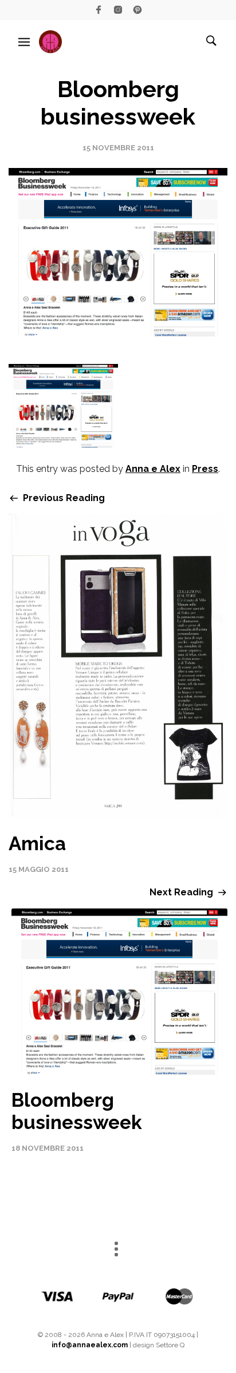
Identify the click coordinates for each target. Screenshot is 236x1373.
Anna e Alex (152, 468)
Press (205, 468)
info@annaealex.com (90, 1345)
